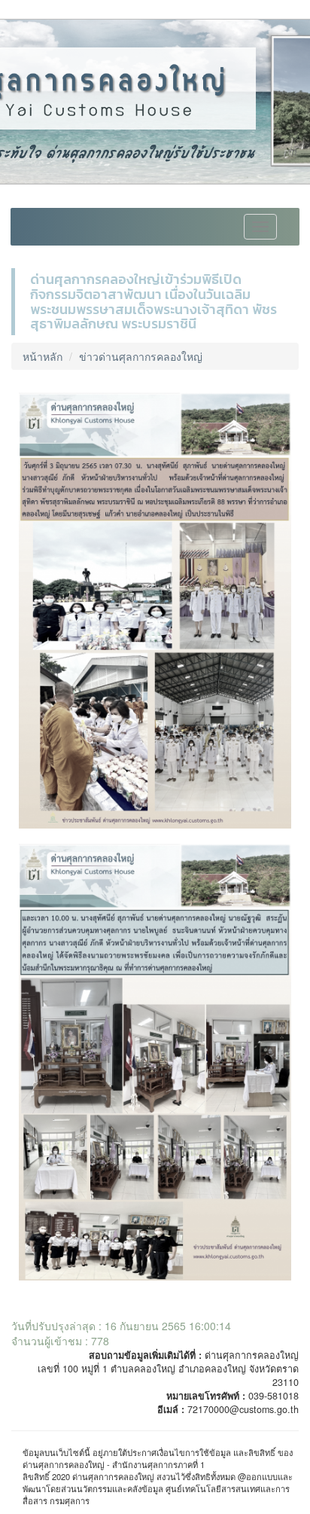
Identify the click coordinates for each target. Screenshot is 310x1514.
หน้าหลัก (42, 356)
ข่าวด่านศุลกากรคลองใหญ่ (140, 356)
